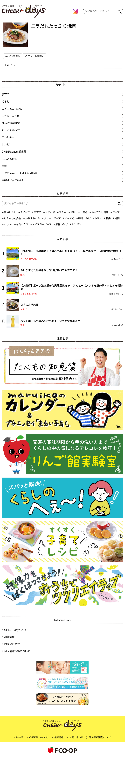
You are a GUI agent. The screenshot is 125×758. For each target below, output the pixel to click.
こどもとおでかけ (28, 259)
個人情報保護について (17, 651)
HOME (19, 737)
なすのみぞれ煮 (29, 304)
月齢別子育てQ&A (12, 180)
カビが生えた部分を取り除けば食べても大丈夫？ (49, 270)
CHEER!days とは (15, 629)
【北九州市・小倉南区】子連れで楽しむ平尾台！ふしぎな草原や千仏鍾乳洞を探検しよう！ (71, 253)
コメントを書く (35, 56)
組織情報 (9, 637)
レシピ (23, 309)
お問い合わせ (12, 644)
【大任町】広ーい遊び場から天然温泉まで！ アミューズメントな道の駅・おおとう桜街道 (71, 287)
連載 (4, 166)
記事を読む (14, 56)
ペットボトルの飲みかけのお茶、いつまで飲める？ (50, 320)
